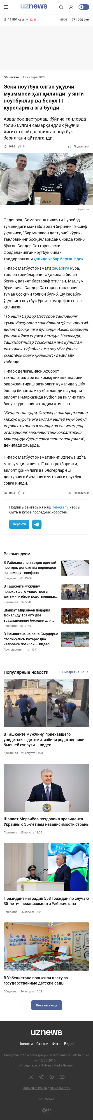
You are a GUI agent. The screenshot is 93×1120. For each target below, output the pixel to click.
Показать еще (46, 1005)
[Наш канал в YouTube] (62, 1077)
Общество (11, 77)
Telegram (60, 507)
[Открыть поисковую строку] (61, 7)
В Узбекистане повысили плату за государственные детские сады (36, 980)
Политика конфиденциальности (46, 1088)
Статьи (42, 1044)
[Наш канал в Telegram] (41, 1077)
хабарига (61, 268)
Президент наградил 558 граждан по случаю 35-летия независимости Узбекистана (46, 901)
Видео (69, 1044)
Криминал (11, 753)
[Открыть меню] (6, 7)
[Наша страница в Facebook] (51, 1077)
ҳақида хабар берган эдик (59, 259)
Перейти (19, 524)
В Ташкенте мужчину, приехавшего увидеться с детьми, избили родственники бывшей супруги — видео (44, 739)
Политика (10, 832)
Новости (26, 1044)
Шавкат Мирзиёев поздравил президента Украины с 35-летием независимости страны (46, 821)
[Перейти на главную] (34, 6)
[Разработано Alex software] (46, 1111)
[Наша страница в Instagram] (31, 1077)
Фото (56, 1044)
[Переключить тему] (84, 7)
